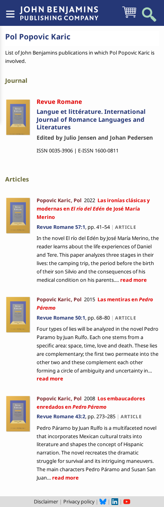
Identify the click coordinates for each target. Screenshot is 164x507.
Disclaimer (46, 501)
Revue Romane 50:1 (61, 317)
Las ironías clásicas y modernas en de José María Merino (93, 208)
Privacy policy (78, 501)
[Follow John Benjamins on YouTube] (126, 501)
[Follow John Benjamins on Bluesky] (103, 501)
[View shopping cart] (129, 17)
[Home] (59, 9)
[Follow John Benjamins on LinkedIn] (114, 501)
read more (133, 279)
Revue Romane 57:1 (61, 226)
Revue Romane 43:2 (61, 416)
